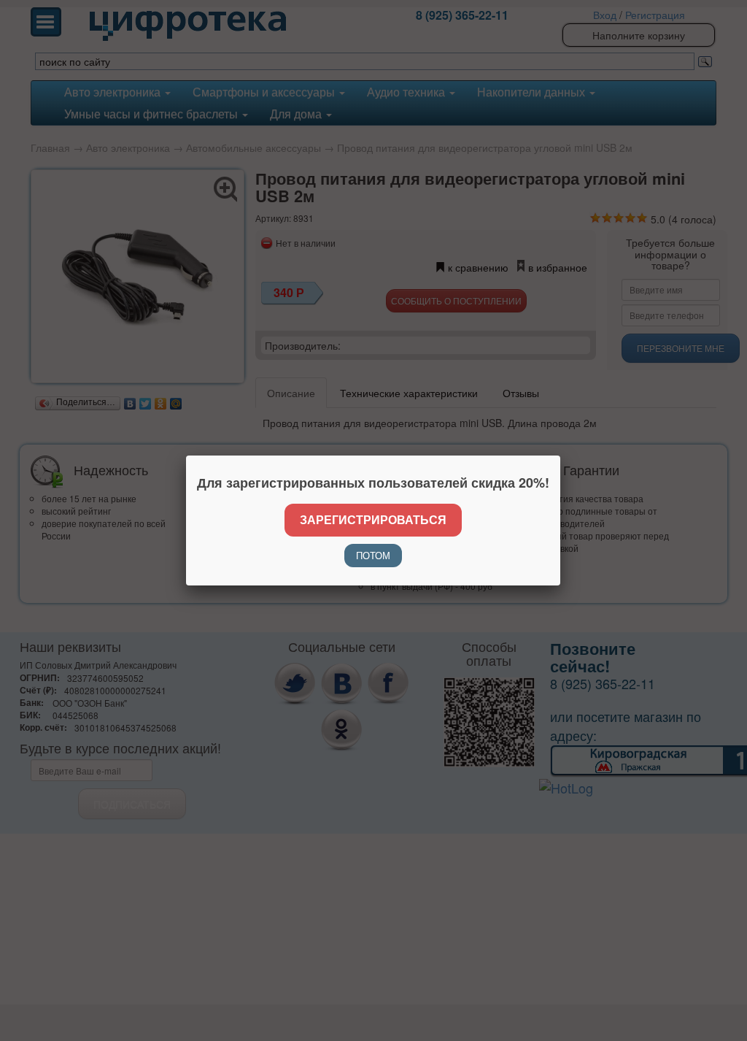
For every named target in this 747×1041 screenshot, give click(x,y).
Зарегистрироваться (373, 519)
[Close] (560, 455)
